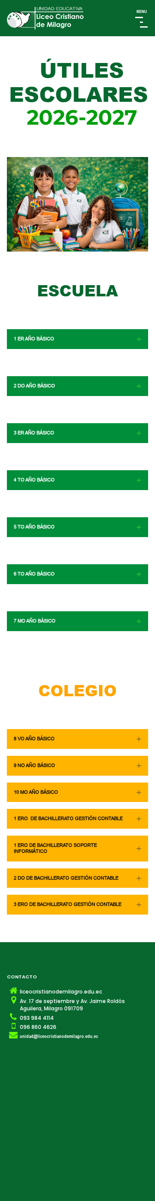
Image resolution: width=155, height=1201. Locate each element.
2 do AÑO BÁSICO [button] (34, 386)
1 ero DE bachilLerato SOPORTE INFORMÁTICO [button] (55, 848)
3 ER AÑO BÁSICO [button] (34, 433)
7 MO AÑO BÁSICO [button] (35, 621)
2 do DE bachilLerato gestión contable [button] (66, 878)
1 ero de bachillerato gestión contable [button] (68, 818)
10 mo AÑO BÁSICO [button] (36, 792)
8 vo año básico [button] (34, 739)
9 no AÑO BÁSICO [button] (34, 765)
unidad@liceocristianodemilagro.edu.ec (59, 1036)
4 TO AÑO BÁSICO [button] (34, 480)
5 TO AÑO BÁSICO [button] (34, 527)
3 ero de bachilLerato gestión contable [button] (67, 904)
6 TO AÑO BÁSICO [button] (34, 574)
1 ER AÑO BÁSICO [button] (34, 339)
